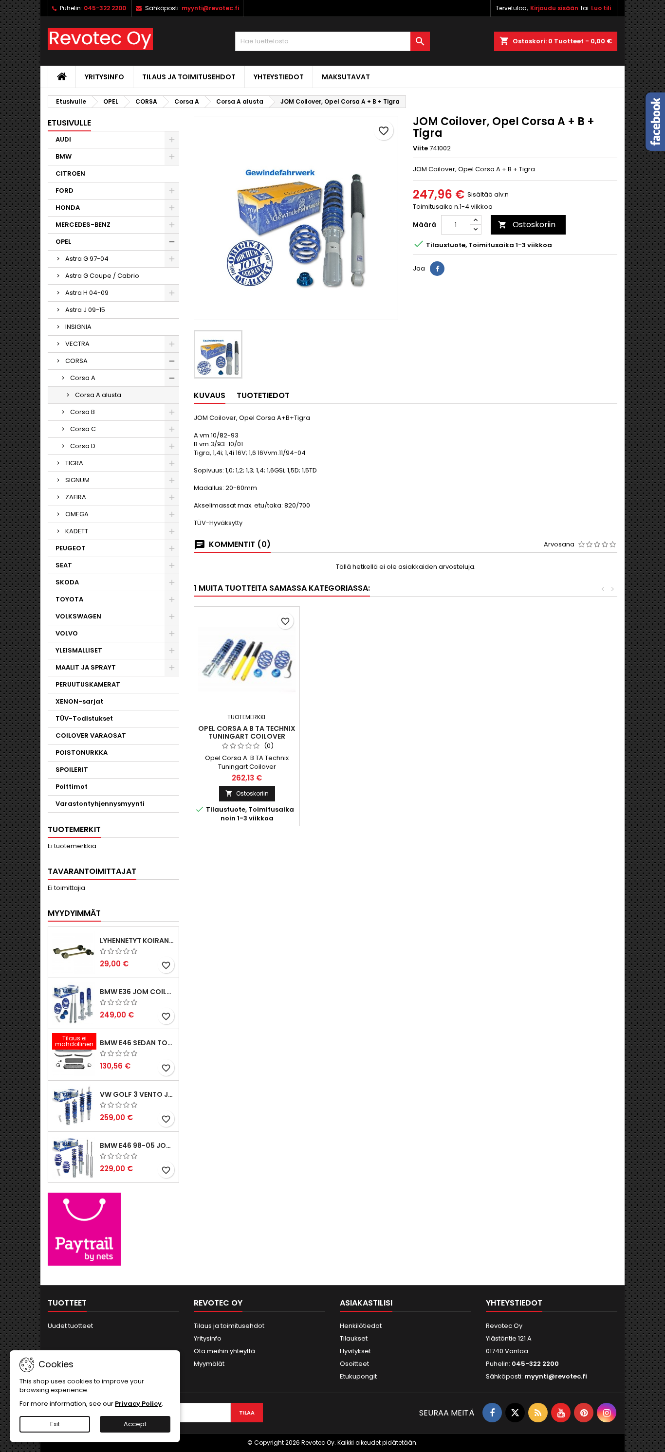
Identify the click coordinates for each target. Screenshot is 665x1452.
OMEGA (77, 514)
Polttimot (71, 786)
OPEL (63, 241)
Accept (135, 1424)
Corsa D (82, 446)
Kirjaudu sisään (554, 8)
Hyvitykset (355, 1351)
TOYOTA (69, 599)
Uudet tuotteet (70, 1325)
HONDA (67, 207)
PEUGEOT (70, 548)
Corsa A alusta (98, 394)
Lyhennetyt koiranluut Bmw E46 (137, 940)
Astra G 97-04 (87, 258)
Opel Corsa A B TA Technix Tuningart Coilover (247, 732)
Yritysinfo (104, 77)
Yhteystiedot (279, 77)
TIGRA (74, 463)
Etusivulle (69, 122)
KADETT (76, 531)
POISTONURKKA (81, 752)
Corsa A (82, 377)
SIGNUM (77, 480)
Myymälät (209, 1363)
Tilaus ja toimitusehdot (189, 77)
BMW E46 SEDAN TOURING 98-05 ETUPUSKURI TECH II (137, 1043)
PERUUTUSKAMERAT (87, 684)
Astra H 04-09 (87, 292)
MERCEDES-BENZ (83, 224)
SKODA (67, 582)
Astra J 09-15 (85, 309)
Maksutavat (346, 77)
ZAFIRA (75, 497)
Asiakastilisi (366, 1302)
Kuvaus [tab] (209, 395)
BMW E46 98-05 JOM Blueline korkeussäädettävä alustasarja (137, 1145)
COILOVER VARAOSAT (90, 735)
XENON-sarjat (79, 701)
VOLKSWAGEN (78, 616)
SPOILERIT (71, 769)
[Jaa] (437, 268)
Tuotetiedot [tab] (263, 395)
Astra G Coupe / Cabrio (102, 275)
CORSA (76, 360)
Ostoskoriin (526, 224)
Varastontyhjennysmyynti (100, 803)
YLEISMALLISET (78, 650)
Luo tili (601, 8)
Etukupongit (358, 1376)
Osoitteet (354, 1363)
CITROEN (70, 173)
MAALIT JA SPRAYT (85, 667)
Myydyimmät (74, 913)
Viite (420, 148)
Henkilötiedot (361, 1325)
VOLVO (66, 633)
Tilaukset (354, 1338)
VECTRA (77, 343)
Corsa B (82, 412)
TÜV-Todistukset (84, 718)
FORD (64, 190)
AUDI (63, 139)
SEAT (63, 565)
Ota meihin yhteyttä (224, 1351)
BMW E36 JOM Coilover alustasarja (137, 992)
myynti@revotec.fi (210, 8)
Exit (55, 1424)
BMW (63, 156)
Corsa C (83, 429)
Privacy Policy (138, 1403)
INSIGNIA (78, 326)
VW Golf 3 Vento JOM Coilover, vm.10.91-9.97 (137, 1094)
